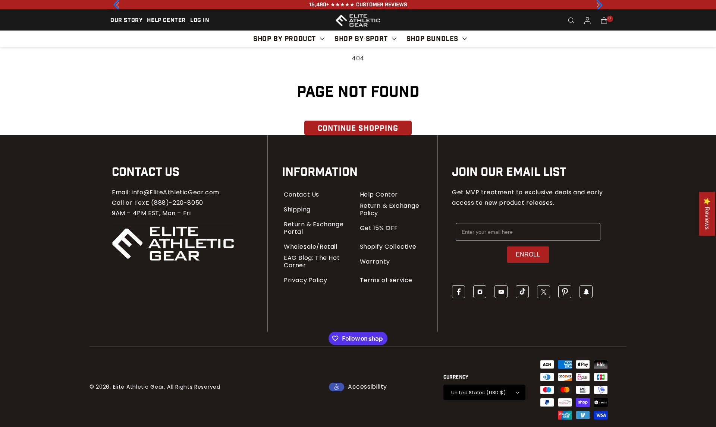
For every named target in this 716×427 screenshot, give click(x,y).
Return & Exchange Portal (313, 228)
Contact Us (301, 194)
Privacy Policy (305, 280)
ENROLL (528, 254)
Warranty (375, 261)
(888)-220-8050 (177, 202)
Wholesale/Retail (310, 247)
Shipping (297, 209)
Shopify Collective (388, 247)
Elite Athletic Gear (138, 387)
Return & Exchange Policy (390, 209)
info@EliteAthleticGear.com (175, 192)
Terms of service (386, 280)
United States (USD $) (478, 392)
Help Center (379, 194)
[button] (571, 20)
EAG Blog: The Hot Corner (312, 261)
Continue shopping (358, 128)
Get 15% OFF (379, 228)
